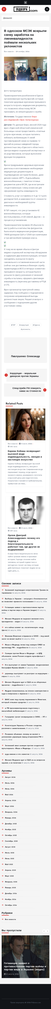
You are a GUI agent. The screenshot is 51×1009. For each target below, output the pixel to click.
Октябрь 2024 (11, 905)
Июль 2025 (9, 853)
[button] (44, 931)
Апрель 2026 (10, 800)
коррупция (25, 325)
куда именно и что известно (17, 754)
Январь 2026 (10, 818)
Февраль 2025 (11, 882)
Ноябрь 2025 (10, 830)
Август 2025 (10, 847)
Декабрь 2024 (11, 893)
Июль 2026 (9, 783)
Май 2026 (9, 795)
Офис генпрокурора (28, 119)
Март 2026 (9, 806)
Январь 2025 (10, 888)
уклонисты (26, 329)
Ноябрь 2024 (10, 899)
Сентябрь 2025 (11, 841)
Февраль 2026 (11, 812)
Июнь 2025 (9, 859)
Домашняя (7, 18)
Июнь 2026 (9, 789)
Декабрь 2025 (11, 824)
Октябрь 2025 (11, 835)
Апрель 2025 (10, 870)
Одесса (37, 325)
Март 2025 (9, 876)
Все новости (9, 52)
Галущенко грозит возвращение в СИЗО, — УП (25, 717)
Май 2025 (9, 864)
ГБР (13, 325)
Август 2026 (10, 777)
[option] (25, 956)
